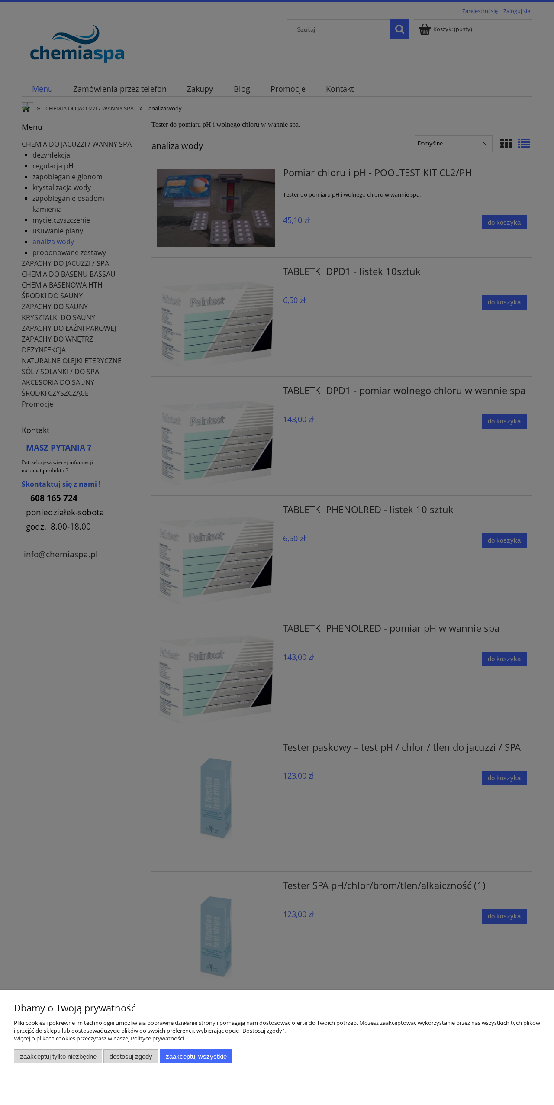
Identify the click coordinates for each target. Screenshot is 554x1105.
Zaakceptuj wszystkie (196, 1056)
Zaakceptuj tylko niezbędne (58, 1056)
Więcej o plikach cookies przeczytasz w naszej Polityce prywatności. (99, 1038)
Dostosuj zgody (131, 1056)
